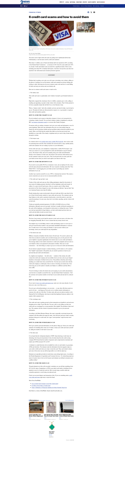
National (72, 2)
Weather (79, 2)
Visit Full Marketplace (69, 400)
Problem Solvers (76, 6)
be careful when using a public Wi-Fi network (51, 141)
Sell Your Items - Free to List (44, 400)
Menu (61, 2)
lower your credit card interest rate (44, 283)
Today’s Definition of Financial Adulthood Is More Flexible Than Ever (49, 387)
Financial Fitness (35, 12)
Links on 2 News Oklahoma (86, 6)
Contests (102, 6)
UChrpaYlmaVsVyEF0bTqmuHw (25, 6)
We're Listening (96, 6)
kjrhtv (21, 6)
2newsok (23, 6)
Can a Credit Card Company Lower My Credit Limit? (45, 383)
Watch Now (100, 2)
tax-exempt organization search (39, 122)
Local (67, 2)
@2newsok (27, 6)
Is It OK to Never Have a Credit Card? (41, 385)
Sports (85, 2)
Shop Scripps (92, 2)
